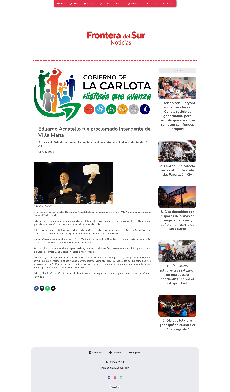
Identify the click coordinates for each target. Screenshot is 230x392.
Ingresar (136, 352)
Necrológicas (136, 3)
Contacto (97, 352)
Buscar (169, 3)
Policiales (91, 3)
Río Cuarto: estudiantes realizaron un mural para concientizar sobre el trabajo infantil (177, 275)
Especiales (154, 3)
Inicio (63, 3)
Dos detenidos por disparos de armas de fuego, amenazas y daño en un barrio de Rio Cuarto (177, 220)
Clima (120, 3)
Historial (117, 352)
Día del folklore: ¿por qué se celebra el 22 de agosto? (177, 324)
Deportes (107, 3)
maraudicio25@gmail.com (115, 367)
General (76, 3)
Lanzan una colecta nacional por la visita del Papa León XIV (178, 170)
